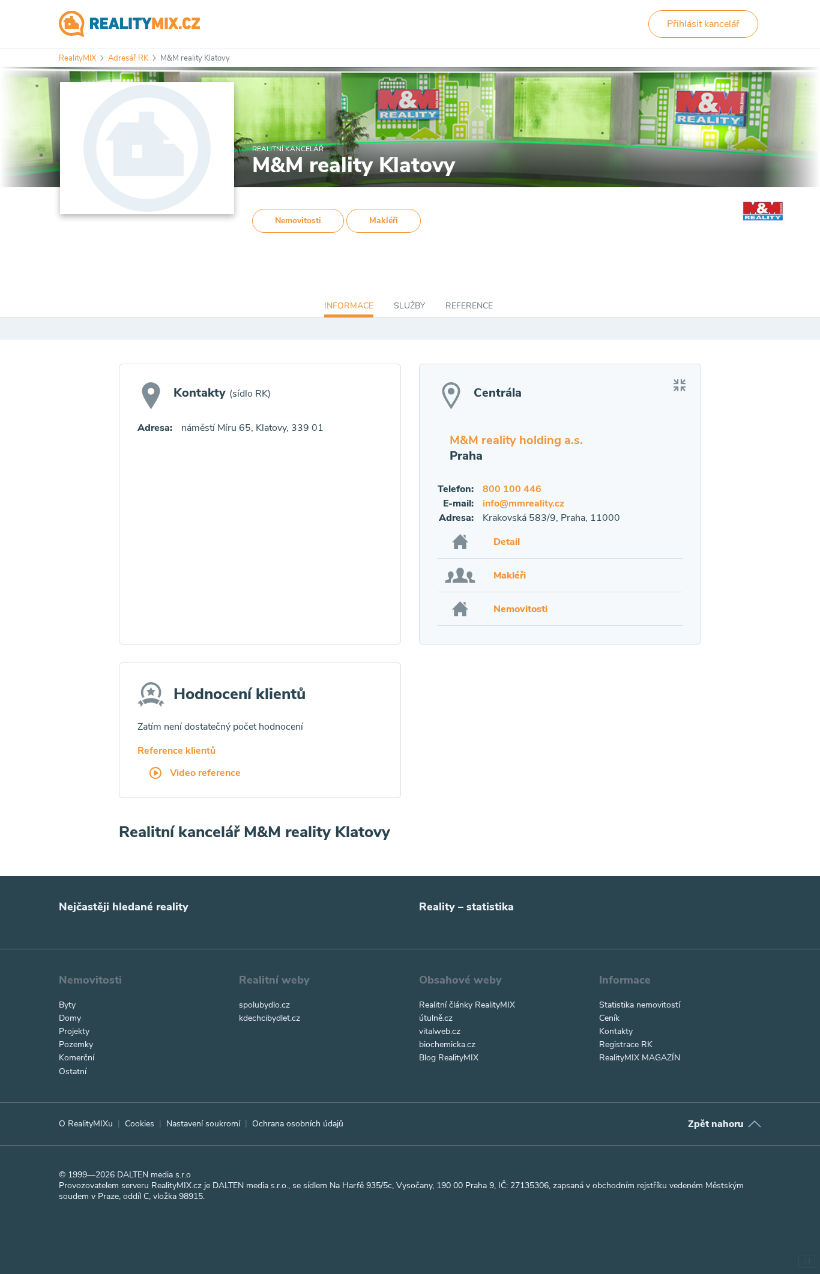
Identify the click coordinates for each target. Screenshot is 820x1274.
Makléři (383, 220)
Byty (67, 1005)
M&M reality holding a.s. (516, 440)
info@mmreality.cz (523, 503)
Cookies (139, 1123)
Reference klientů (176, 751)
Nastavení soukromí (203, 1123)
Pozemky (76, 1044)
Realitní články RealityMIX (467, 1005)
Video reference (204, 774)
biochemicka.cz (447, 1044)
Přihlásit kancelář (703, 24)
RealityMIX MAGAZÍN (639, 1057)
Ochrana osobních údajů (297, 1123)
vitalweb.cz (439, 1031)
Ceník (609, 1018)
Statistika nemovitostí (639, 1005)
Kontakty (616, 1031)
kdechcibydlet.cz (269, 1018)
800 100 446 (512, 489)
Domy (70, 1018)
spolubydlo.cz (264, 1005)
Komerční (76, 1057)
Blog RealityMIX (448, 1057)
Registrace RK (626, 1044)
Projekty (74, 1031)
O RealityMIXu (86, 1123)
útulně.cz (436, 1018)
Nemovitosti (298, 220)
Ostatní (72, 1071)
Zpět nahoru (715, 1124)
